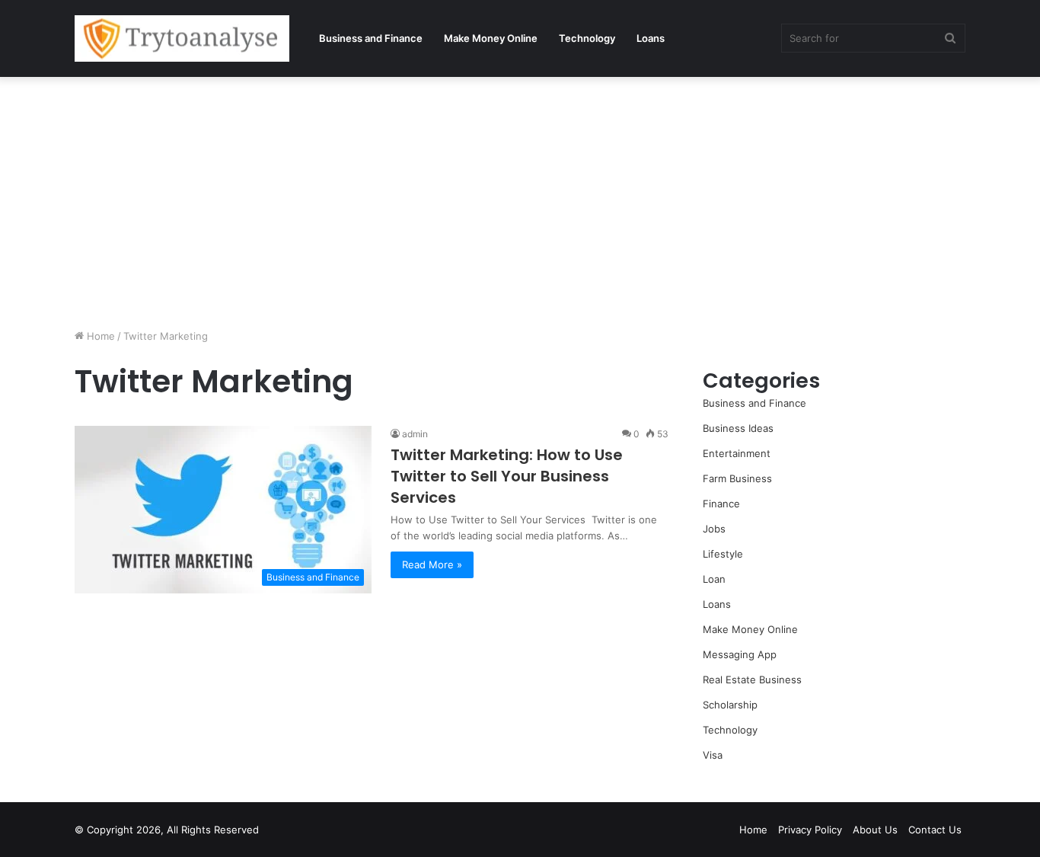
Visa (713, 755)
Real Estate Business (752, 679)
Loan (714, 579)
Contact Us (935, 829)
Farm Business (737, 478)
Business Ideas (738, 428)
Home (99, 336)
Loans (650, 38)
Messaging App (740, 654)
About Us (875, 829)
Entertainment (736, 453)
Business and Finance (371, 38)
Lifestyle (723, 554)
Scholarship (730, 705)
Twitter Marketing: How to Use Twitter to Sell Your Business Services (507, 476)
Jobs (714, 529)
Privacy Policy (810, 829)
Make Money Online (491, 38)
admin (415, 434)
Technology (587, 38)
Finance (721, 503)
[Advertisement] (520, 198)
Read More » (432, 564)
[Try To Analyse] (182, 38)
